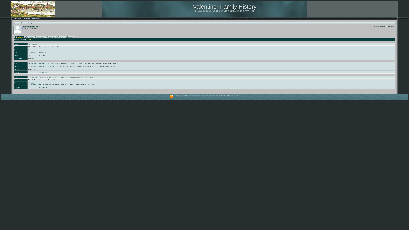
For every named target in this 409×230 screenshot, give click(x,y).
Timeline (61, 37)
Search (24, 23)
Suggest (70, 37)
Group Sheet (43, 72)
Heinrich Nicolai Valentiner (36, 63)
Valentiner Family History (224, 6)
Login (31, 23)
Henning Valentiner (36, 85)
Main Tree (42, 55)
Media (378, 23)
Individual (20, 37)
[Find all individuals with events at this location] (58, 47)
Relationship (51, 37)
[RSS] (171, 96)
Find (366, 23)
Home (17, 23)
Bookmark (391, 26)
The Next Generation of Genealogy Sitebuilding (202, 95)
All (30, 39)
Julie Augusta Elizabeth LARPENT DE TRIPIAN (41, 66)
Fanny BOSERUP (33, 77)
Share (377, 26)
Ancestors (30, 37)
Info (389, 23)
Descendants (40, 37)
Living (32, 83)
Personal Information (20, 39)
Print (383, 26)
